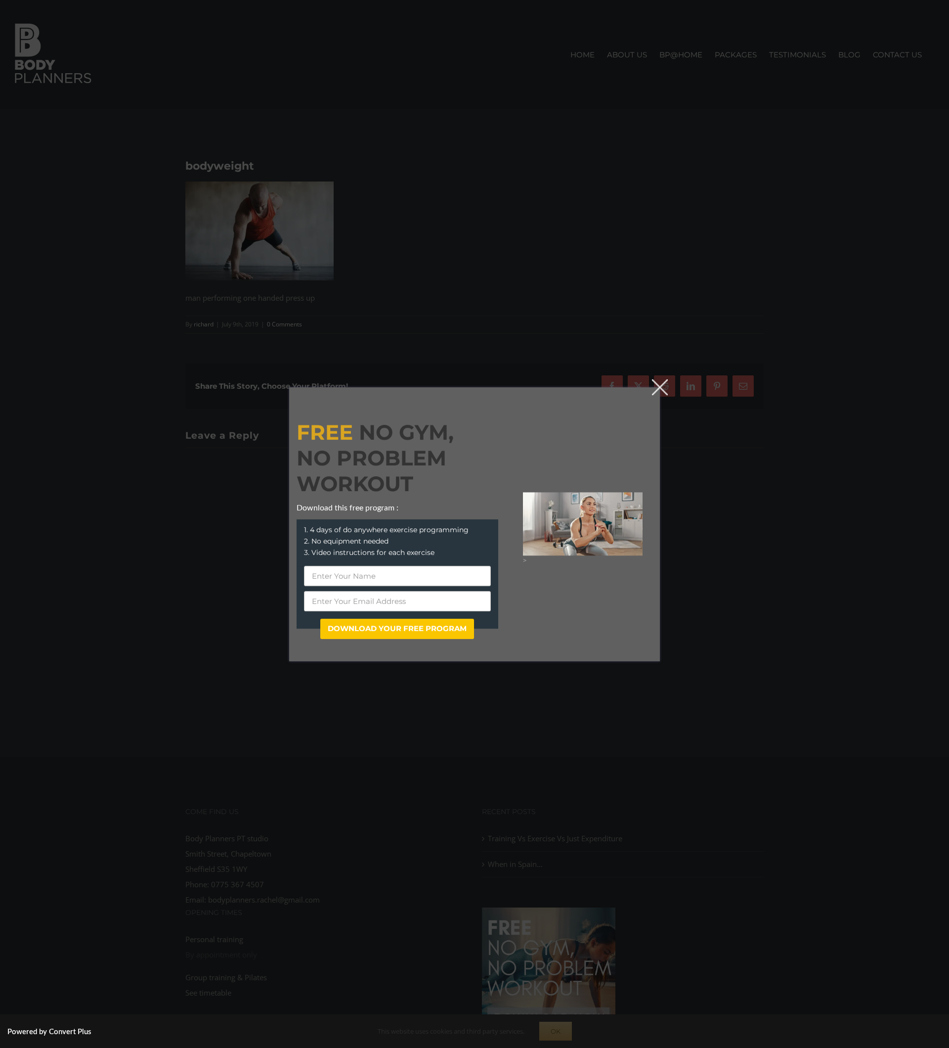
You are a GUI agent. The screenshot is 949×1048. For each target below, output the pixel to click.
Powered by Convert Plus (49, 1032)
